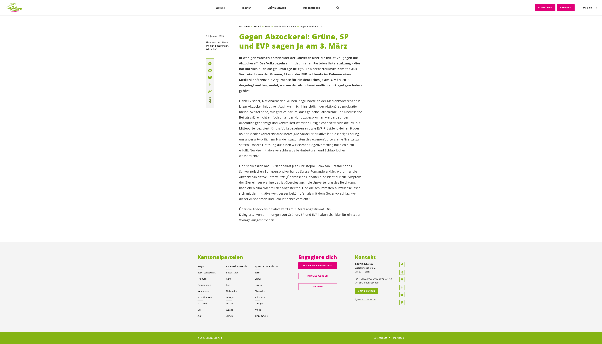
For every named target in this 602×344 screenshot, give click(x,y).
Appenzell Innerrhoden (267, 266)
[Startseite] (14, 8)
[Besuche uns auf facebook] (401, 264)
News (267, 26)
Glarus (258, 278)
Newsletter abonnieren (318, 265)
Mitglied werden (317, 276)
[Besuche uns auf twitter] (401, 272)
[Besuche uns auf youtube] (401, 294)
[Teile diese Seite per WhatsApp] (210, 63)
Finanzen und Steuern (218, 42)
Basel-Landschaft (207, 272)
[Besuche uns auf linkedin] (401, 287)
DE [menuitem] (584, 7)
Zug (199, 315)
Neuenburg (204, 291)
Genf (228, 278)
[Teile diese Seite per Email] (210, 70)
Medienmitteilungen (285, 26)
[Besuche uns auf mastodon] (401, 302)
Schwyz (230, 297)
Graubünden (204, 284)
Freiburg (202, 278)
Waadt (229, 309)
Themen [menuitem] (246, 7)
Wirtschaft (211, 49)
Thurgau (259, 303)
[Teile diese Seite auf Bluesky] (210, 77)
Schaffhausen (205, 297)
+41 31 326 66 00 (366, 299)
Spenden (565, 7)
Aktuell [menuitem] (220, 7)
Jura (228, 284)
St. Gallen (203, 303)
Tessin (229, 303)
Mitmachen (545, 7)
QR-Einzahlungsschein (367, 282)
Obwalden (260, 291)
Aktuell (257, 26)
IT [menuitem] (596, 7)
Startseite (244, 26)
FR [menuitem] (590, 7)
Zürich (229, 315)
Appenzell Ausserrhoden (238, 266)
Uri (199, 309)
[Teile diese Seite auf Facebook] (210, 84)
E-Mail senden (366, 291)
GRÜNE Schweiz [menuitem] (277, 7)
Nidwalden (232, 291)
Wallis (258, 309)
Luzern (258, 284)
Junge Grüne (261, 315)
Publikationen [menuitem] (311, 7)
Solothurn (260, 297)
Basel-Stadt (232, 272)
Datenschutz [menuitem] (380, 337)
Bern (257, 272)
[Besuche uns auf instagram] (401, 279)
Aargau (201, 266)
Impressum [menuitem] (398, 337)
